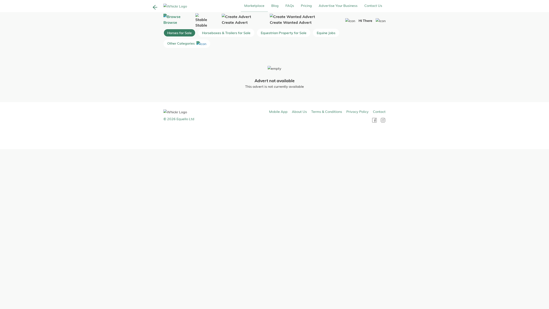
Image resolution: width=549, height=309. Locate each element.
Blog (275, 5)
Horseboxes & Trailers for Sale (226, 33)
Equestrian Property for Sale (283, 33)
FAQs (289, 5)
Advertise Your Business (338, 5)
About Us (299, 111)
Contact (379, 111)
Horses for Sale (179, 33)
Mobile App (278, 111)
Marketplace (254, 5)
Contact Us (373, 5)
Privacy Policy (357, 111)
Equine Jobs (326, 33)
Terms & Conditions (326, 111)
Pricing (306, 5)
